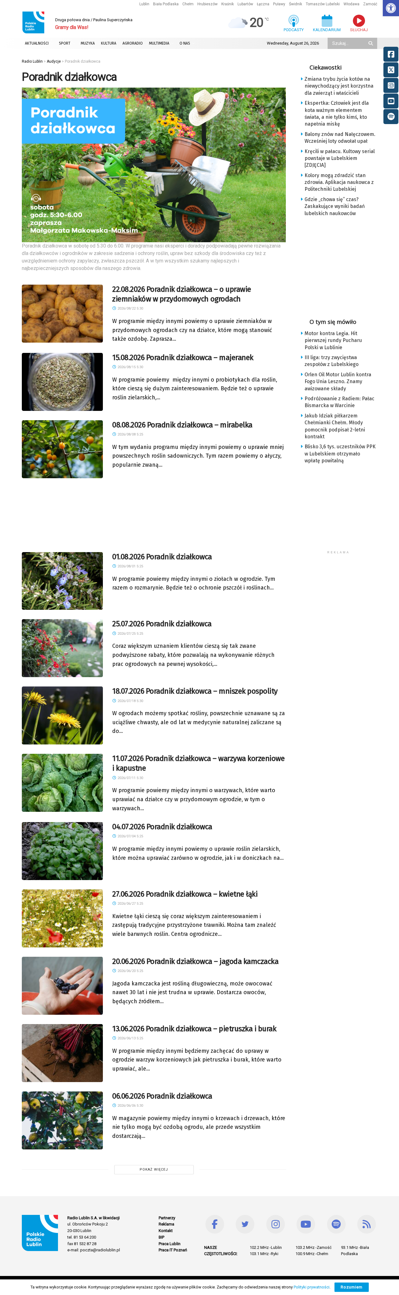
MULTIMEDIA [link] (159, 43)
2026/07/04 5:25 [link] (130, 836)
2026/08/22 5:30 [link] (130, 308)
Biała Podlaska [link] (166, 4)
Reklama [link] (166, 1224)
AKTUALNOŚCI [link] (37, 43)
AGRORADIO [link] (133, 43)
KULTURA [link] (108, 43)
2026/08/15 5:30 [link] (130, 367)
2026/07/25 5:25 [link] (130, 634)
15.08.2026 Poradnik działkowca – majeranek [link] (182, 357)
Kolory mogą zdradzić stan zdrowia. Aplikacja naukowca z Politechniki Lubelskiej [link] (339, 182)
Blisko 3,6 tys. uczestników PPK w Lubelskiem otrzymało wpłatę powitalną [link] (340, 454)
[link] (391, 8)
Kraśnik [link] (227, 4)
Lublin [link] (144, 4)
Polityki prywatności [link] (311, 1287)
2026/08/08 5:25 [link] (130, 434)
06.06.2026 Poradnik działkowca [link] (162, 1096)
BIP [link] (161, 1237)
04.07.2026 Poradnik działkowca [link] (162, 826)
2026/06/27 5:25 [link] (130, 904)
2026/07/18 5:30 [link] (130, 701)
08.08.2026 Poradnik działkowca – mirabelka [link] (182, 425)
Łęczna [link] (263, 4)
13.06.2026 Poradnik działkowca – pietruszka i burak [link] (194, 1028)
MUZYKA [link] (88, 43)
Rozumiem (352, 1287)
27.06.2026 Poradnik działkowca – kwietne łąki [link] (184, 894)
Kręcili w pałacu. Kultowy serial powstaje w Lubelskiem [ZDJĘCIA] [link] (340, 158)
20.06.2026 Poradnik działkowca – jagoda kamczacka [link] (195, 961)
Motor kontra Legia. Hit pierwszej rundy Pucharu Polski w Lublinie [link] (333, 340)
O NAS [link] (185, 43)
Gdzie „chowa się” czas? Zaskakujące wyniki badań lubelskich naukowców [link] (335, 206)
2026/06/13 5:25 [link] (130, 1038)
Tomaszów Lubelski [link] (323, 4)
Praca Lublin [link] (169, 1243)
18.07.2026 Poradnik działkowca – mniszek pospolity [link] (195, 691)
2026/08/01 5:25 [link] (130, 566)
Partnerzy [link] (167, 1218)
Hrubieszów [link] (207, 4)
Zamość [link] (370, 4)
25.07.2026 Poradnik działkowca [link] (162, 623)
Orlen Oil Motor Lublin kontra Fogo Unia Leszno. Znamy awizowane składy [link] (338, 382)
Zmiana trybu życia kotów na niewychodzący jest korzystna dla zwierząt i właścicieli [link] (339, 86)
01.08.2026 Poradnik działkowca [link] (162, 556)
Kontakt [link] (166, 1230)
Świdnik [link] (295, 4)
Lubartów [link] (245, 4)
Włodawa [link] (351, 4)
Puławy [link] (279, 4)
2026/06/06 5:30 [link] (130, 1106)
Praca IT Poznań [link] (173, 1250)
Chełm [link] (188, 4)
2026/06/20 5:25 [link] (130, 971)
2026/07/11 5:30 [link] (130, 778)
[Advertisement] (154, 514)
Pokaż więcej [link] (154, 1169)
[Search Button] (371, 43)
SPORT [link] (64, 43)
